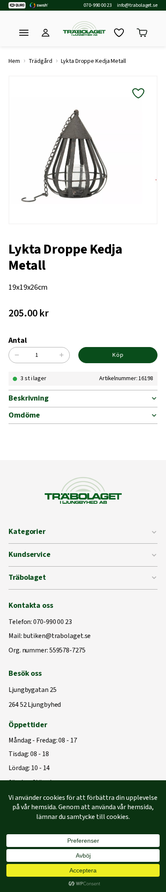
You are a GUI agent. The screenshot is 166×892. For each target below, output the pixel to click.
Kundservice (30, 554)
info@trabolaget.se (137, 5)
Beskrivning (29, 398)
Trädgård (40, 61)
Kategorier (27, 531)
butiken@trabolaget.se (57, 636)
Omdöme (24, 415)
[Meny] (23, 32)
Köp (118, 355)
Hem (14, 61)
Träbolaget (27, 577)
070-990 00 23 (97, 5)
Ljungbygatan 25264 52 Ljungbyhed (35, 697)
